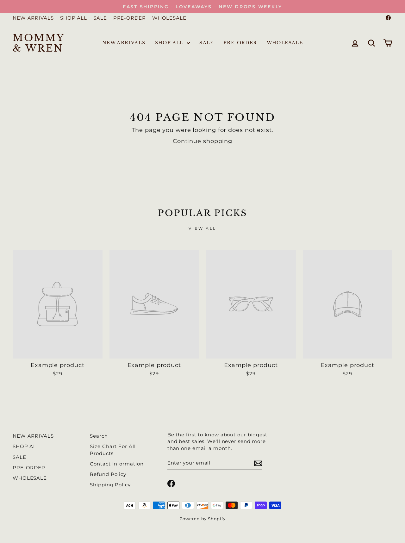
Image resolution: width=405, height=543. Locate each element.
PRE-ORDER (129, 18)
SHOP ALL (73, 18)
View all (202, 228)
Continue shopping (202, 141)
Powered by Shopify (202, 518)
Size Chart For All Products (112, 449)
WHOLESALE (169, 18)
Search (99, 436)
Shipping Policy (110, 485)
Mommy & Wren (38, 43)
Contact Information (116, 464)
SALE (100, 18)
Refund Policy (108, 474)
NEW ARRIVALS (33, 18)
